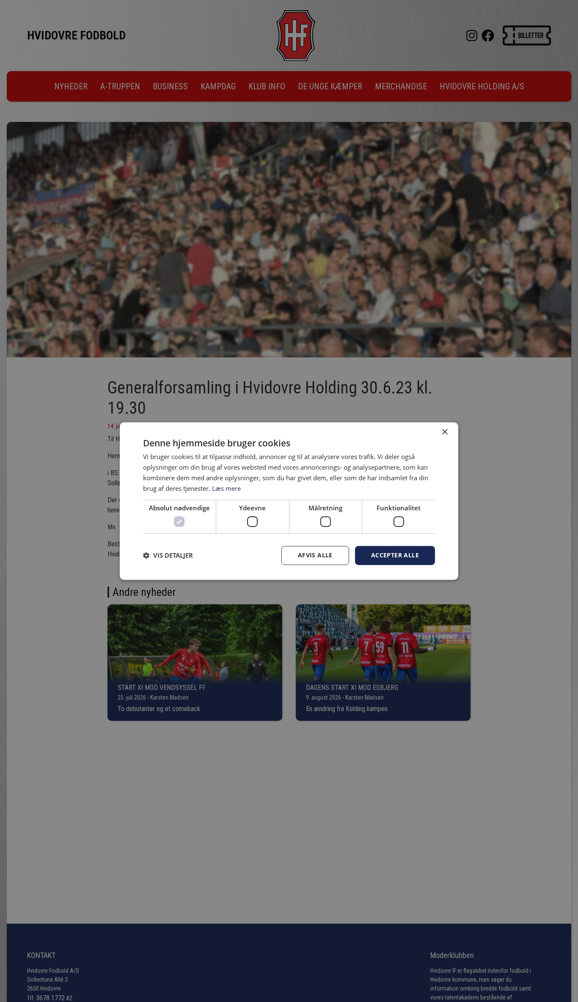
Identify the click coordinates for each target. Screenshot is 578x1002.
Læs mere (226, 488)
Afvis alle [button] (315, 555)
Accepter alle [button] (395, 555)
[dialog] (289, 501)
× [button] (444, 432)
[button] (168, 555)
